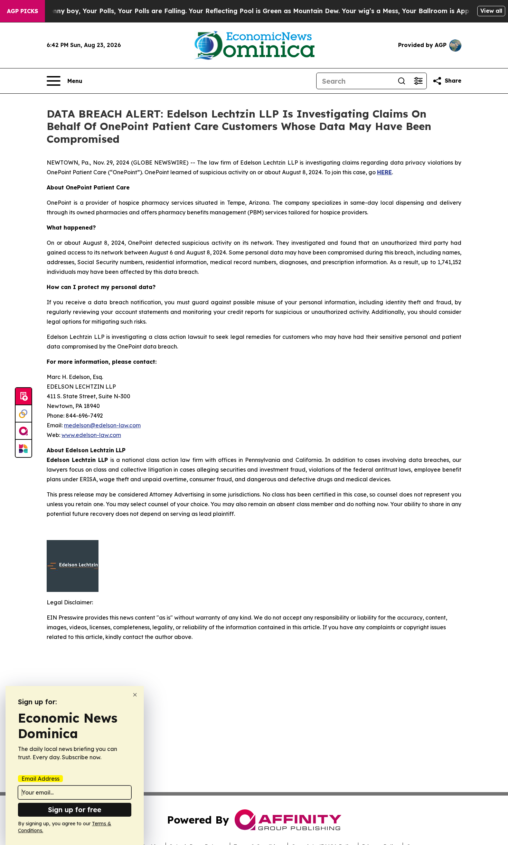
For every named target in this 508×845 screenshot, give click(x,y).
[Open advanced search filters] (418, 81)
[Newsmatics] (23, 448)
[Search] (401, 81)
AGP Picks (22, 11)
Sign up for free (74, 809)
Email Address (40, 778)
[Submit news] (23, 396)
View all (491, 10)
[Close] (135, 694)
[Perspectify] (23, 414)
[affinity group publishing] (23, 431)
